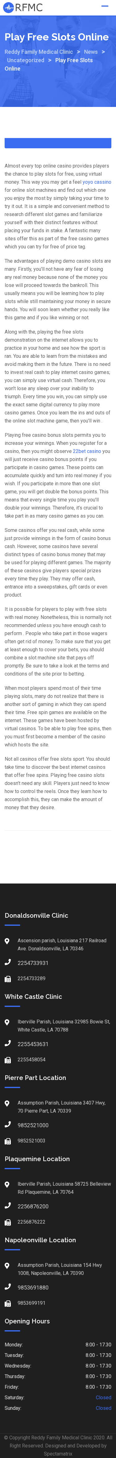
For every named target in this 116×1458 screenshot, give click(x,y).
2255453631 (24, 1044)
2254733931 (24, 963)
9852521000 (24, 1125)
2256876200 (24, 1206)
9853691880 (24, 1287)
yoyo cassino (97, 182)
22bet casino (87, 451)
